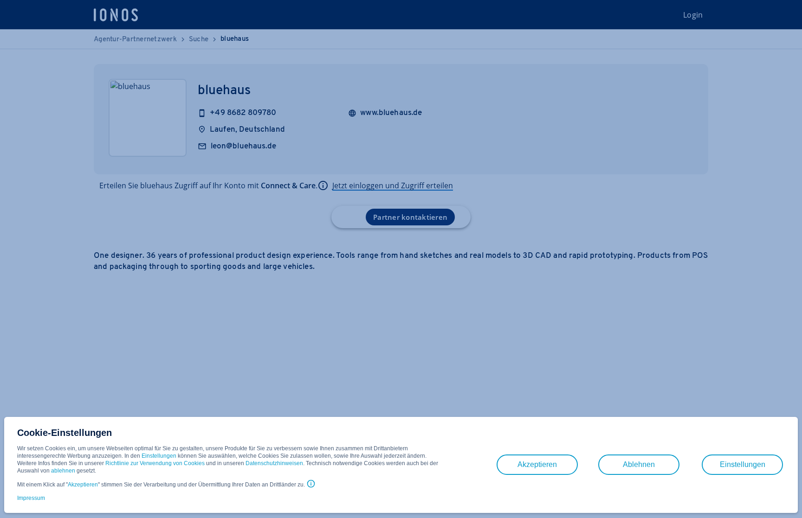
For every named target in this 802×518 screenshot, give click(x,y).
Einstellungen (159, 456)
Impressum (31, 498)
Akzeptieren (83, 484)
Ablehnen (639, 464)
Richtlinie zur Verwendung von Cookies (155, 463)
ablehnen (63, 470)
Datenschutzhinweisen (274, 463)
